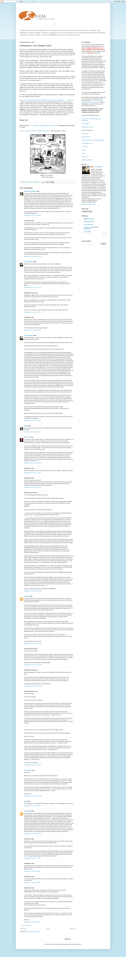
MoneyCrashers (86, 137)
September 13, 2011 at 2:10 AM (32, 463)
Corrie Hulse (87, 231)
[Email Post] (42, 182)
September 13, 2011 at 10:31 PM (33, 796)
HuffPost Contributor (87, 160)
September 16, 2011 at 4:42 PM (32, 833)
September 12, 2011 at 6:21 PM (32, 420)
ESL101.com (85, 156)
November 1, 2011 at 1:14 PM (32, 871)
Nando (26, 425)
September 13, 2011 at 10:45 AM (33, 591)
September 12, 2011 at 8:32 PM (32, 432)
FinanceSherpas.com (87, 127)
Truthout (84, 150)
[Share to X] (50, 182)
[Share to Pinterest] (53, 182)
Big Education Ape (89, 219)
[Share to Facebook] (51, 182)
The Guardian (85, 123)
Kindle (98, 53)
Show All (104, 233)
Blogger (79, 944)
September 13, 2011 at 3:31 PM (32, 765)
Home (48, 929)
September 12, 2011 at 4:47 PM (32, 256)
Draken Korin (28, 770)
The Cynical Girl (88, 224)
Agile (25, 801)
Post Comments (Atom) (33, 931)
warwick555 (27, 811)
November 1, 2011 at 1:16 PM (32, 882)
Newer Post (23, 929)
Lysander (26, 596)
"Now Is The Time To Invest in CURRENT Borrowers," (35, 131)
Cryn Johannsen (28, 261)
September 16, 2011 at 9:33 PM (32, 858)
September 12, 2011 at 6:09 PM (32, 330)
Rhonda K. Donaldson (30, 191)
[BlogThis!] (48, 182)
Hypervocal (85, 146)
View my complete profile (88, 204)
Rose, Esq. (27, 437)
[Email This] (46, 182)
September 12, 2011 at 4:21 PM (32, 215)
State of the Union (89, 221)
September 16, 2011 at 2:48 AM (32, 805)
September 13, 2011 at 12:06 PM (33, 686)
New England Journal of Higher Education (93, 140)
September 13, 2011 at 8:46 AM (32, 487)
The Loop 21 (85, 133)
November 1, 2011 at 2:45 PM (32, 922)
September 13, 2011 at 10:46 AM (33, 643)
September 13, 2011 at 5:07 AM (32, 473)
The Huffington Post (87, 143)
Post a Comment (26, 925)
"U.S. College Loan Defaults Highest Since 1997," (43, 125)
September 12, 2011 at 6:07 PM (32, 312)
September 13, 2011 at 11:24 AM (32, 664)
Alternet (84, 153)
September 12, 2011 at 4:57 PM (32, 287)
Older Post (72, 929)
